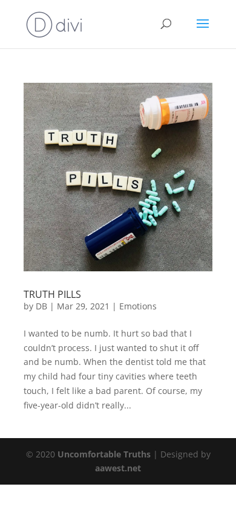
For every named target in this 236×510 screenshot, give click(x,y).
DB (41, 306)
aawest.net (118, 468)
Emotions (138, 306)
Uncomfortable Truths (105, 454)
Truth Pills (52, 294)
